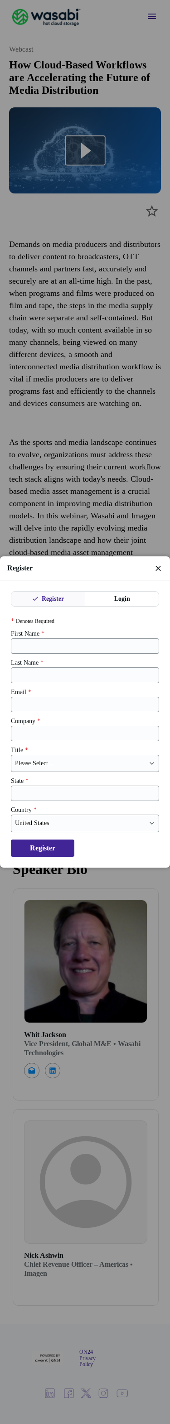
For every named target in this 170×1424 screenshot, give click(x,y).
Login (122, 598)
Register (52, 598)
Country (24, 809)
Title (19, 750)
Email (21, 692)
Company (25, 721)
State (20, 780)
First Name (27, 633)
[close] (158, 568)
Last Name (27, 662)
